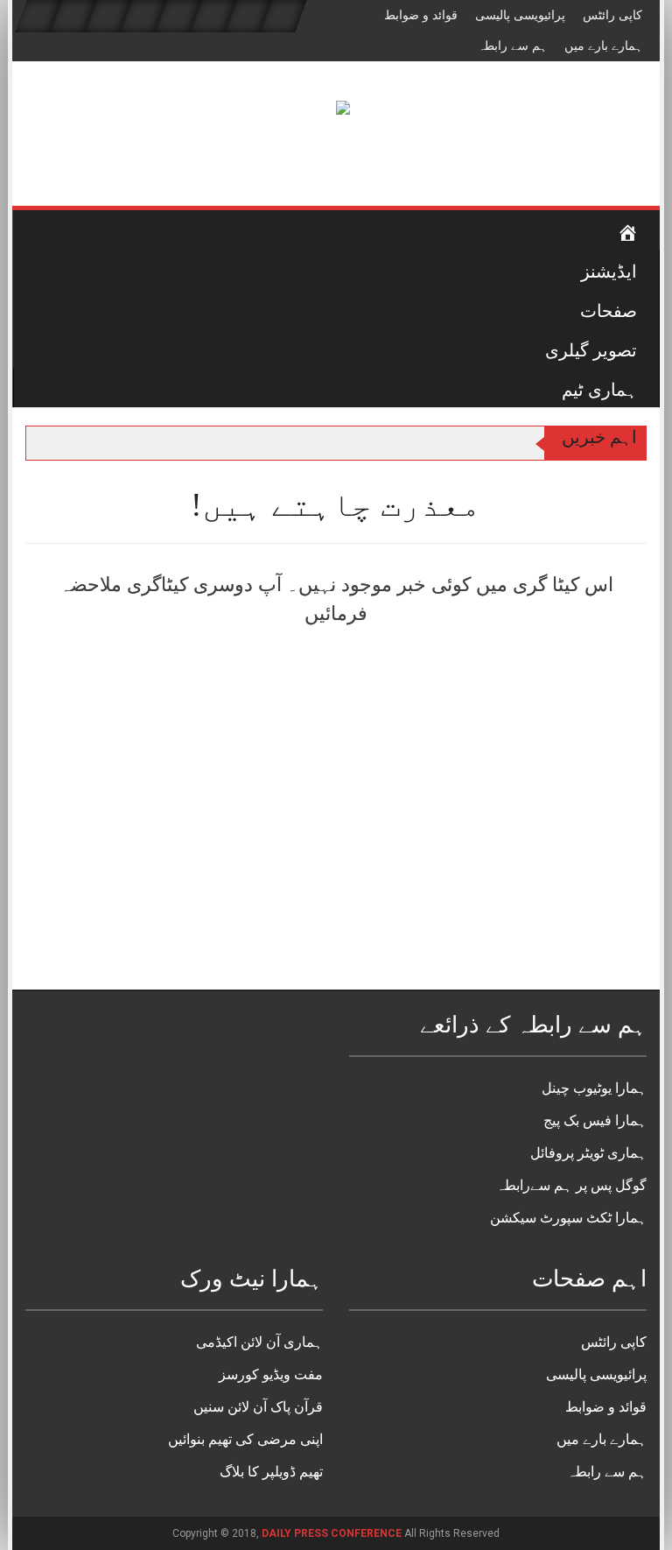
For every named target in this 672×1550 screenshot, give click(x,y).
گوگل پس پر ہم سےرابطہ (571, 1185)
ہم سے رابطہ (512, 46)
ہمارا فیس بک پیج (595, 1120)
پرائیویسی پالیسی (520, 15)
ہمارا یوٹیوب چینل (594, 1088)
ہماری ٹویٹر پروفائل (588, 1152)
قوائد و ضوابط (421, 15)
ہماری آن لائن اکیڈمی (259, 1342)
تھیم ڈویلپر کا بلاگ (271, 1471)
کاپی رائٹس (612, 15)
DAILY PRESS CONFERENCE (333, 1533)
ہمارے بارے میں (603, 46)
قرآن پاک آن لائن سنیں (258, 1406)
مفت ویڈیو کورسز (271, 1374)
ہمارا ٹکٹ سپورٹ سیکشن (568, 1217)
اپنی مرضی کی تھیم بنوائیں (245, 1439)
